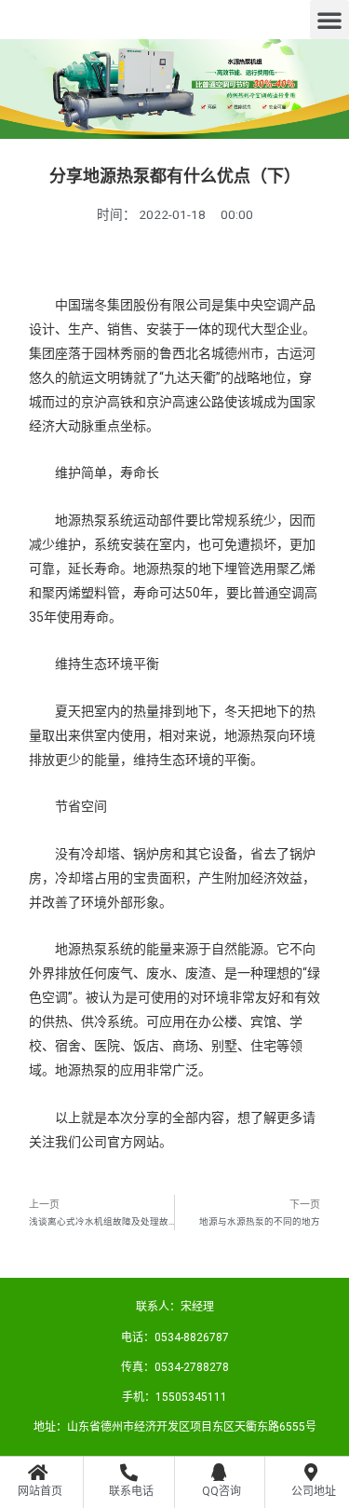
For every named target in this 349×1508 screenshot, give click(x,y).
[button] (329, 19)
